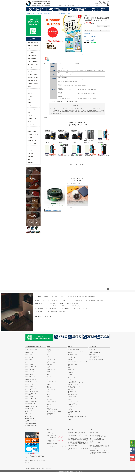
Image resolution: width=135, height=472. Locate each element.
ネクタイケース (50, 373)
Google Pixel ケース (29, 410)
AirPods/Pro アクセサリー (31, 420)
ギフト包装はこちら (93, 357)
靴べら (48, 374)
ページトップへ (108, 289)
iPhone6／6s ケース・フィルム (52, 13)
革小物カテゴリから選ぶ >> (53, 349)
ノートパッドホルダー (52, 359)
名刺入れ (49, 368)
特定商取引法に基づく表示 (38, 468)
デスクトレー (50, 361)
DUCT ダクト (71, 371)
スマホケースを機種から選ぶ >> (32, 349)
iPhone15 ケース (29, 368)
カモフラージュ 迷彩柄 (52, 409)
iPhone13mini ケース (30, 383)
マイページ (98, 349)
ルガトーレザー (50, 391)
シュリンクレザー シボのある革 (54, 411)
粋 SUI (69, 419)
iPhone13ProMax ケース (30, 388)
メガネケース (50, 352)
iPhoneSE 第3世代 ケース (31, 381)
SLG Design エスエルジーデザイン (75, 401)
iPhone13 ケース (29, 384)
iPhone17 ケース (29, 352)
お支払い (28, 430)
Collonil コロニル (72, 366)
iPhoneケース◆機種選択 (36, 13)
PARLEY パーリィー (72, 394)
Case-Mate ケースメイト (73, 364)
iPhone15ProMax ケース (30, 373)
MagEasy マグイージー (73, 384)
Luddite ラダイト (72, 379)
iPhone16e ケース (29, 359)
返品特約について (88, 33)
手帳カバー (49, 356)
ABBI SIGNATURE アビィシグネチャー (76, 351)
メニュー (77, 5)
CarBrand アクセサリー (30, 423)
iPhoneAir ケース (29, 357)
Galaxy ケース (28, 413)
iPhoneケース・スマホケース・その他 (34, 346)
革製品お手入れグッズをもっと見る (53, 210)
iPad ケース (28, 415)
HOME (27, 13)
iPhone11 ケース (29, 400)
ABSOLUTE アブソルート (73, 352)
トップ (60, 5)
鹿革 (48, 396)
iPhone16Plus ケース (30, 362)
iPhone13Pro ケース (29, 386)
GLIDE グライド (71, 372)
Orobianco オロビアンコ (73, 393)
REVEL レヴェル (71, 399)
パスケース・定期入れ (52, 362)
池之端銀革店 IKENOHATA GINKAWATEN (77, 416)
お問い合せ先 (93, 430)
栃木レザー (49, 386)
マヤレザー (49, 404)
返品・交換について (77, 448)
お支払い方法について (35, 460)
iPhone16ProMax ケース (30, 366)
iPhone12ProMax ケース (30, 393)
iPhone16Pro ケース (29, 364)
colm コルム (70, 367)
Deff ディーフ (71, 369)
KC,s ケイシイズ (71, 377)
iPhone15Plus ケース (30, 369)
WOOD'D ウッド (71, 413)
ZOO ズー (70, 414)
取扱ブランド (71, 346)
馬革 (48, 398)
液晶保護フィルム (65, 13)
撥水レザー (49, 414)
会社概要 (72, 5)
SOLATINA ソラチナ (72, 403)
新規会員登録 (92, 349)
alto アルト (70, 356)
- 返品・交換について (94, 356)
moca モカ (70, 389)
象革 (48, 393)
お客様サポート (93, 346)
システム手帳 (50, 357)
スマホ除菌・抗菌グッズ (30, 425)
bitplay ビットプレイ (72, 357)
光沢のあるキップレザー (52, 408)
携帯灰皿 (49, 376)
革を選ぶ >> (49, 384)
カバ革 (48, 394)
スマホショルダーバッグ (52, 381)
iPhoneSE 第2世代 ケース (31, 395)
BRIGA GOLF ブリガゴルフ (74, 359)
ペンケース (49, 354)
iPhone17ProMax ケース (30, 356)
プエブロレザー (50, 403)
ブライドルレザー (51, 389)
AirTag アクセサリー (29, 422)
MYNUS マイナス (72, 391)
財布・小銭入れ (50, 364)
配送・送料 (49, 430)
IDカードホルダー (51, 369)
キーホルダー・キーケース (52, 366)
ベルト (48, 379)
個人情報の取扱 (49, 468)
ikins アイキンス (71, 376)
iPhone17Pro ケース (29, 354)
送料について (55, 446)
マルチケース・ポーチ (52, 378)
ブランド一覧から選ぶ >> (73, 349)
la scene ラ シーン (72, 381)
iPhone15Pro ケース (29, 371)
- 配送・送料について (94, 354)
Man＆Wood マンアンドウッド (75, 386)
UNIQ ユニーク (71, 406)
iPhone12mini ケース (30, 389)
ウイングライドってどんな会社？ (96, 359)
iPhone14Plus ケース (30, 376)
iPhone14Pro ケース (29, 378)
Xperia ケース (28, 411)
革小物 (48, 346)
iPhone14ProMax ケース (30, 379)
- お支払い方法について (94, 352)
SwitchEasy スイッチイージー (74, 404)
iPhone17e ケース (29, 351)
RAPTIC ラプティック (73, 398)
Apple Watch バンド (29, 418)
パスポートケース (51, 371)
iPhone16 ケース (29, 361)
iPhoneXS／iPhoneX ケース (31, 401)
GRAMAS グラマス (72, 374)
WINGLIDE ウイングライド (74, 411)
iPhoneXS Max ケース (30, 403)
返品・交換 (70, 430)
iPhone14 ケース (29, 374)
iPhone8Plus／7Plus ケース (31, 408)
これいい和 (70, 418)
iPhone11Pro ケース (29, 396)
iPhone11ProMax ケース (30, 398)
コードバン (49, 399)
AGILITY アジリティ (72, 354)
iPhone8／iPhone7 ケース (31, 406)
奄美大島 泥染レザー (51, 413)
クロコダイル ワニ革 (51, 401)
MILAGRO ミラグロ (72, 387)
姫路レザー (49, 387)
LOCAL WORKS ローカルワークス (75, 382)
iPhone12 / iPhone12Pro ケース (32, 391)
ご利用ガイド (66, 5)
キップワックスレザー (52, 406)
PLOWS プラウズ (72, 396)
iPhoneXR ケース (29, 405)
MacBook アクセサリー (30, 416)
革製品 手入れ (50, 351)
